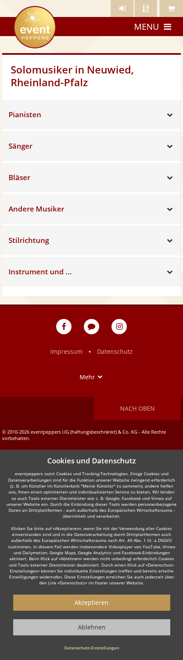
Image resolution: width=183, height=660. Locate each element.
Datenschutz (115, 351)
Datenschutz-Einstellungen (91, 648)
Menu (146, 26)
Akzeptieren (91, 602)
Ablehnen (92, 627)
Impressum (66, 351)
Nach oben (137, 408)
